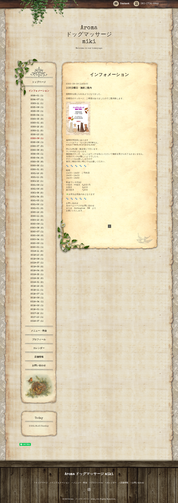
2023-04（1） (38, 115)
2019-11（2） (37, 251)
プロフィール (39, 340)
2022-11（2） (37, 131)
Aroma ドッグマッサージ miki (89, 35)
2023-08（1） (38, 107)
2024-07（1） (38, 100)
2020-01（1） (38, 247)
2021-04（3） (37, 197)
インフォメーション (39, 91)
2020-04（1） (37, 240)
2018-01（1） (38, 309)
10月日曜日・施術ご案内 (79, 88)
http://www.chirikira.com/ (81, 145)
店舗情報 (39, 357)
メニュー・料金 (39, 331)
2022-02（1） (37, 166)
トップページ (39, 82)
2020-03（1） (38, 243)
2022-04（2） (38, 158)
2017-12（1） (37, 313)
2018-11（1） (37, 290)
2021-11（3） (37, 177)
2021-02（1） (37, 205)
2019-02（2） (37, 278)
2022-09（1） (37, 138)
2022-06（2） (37, 150)
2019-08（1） (38, 259)
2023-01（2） (37, 123)
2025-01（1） (37, 96)
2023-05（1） (37, 111)
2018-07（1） (38, 294)
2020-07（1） (38, 232)
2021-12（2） (37, 173)
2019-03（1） (37, 275)
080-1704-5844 (150, 4)
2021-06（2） (37, 189)
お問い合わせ (39, 366)
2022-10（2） (37, 135)
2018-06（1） (38, 298)
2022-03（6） (37, 162)
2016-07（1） (37, 321)
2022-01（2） (37, 170)
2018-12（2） (37, 286)
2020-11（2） (37, 216)
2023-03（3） (37, 119)
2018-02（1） (38, 306)
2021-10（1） (37, 181)
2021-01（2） (37, 208)
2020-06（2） (38, 236)
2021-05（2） (37, 193)
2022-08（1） (38, 142)
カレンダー (39, 348)
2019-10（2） (37, 255)
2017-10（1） (37, 317)
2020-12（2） (37, 212)
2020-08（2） (37, 228)
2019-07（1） (37, 263)
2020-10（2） (37, 220)
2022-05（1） (37, 154)
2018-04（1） (37, 302)
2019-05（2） (37, 267)
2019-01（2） (37, 282)
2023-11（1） (37, 104)
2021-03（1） (37, 201)
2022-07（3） (37, 146)
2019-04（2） (38, 271)
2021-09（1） (37, 185)
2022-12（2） (37, 127)
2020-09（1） (38, 224)
